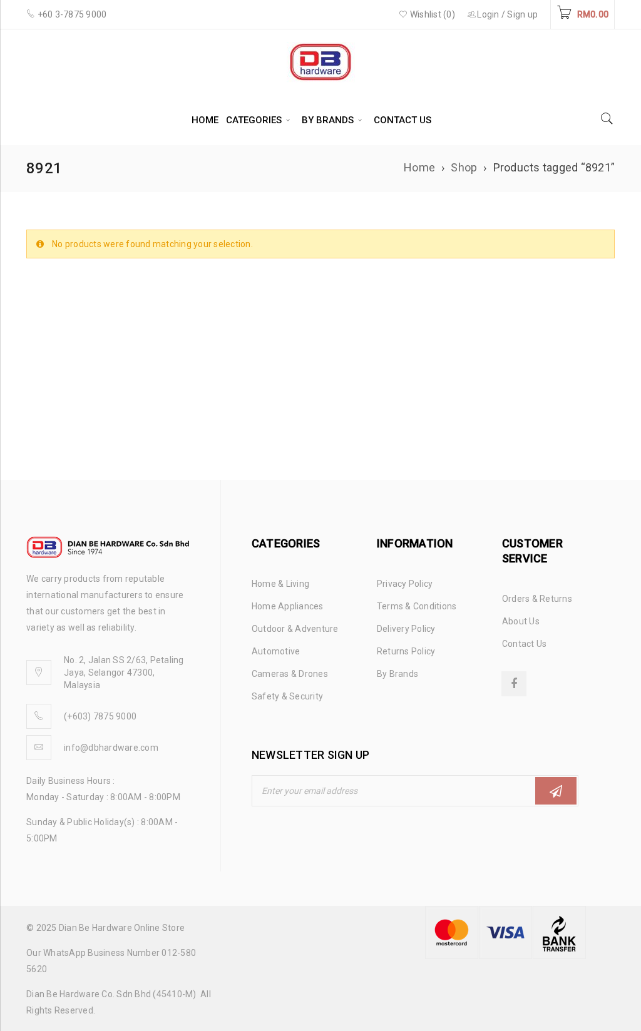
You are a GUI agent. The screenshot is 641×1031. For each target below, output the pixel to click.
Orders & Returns (537, 599)
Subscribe (556, 791)
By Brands (397, 674)
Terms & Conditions (417, 606)
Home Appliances (288, 606)
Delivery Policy (406, 629)
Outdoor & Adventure (295, 629)
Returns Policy (406, 651)
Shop (464, 167)
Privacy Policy (405, 584)
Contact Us (524, 644)
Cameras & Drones (290, 674)
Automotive (276, 651)
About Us (521, 621)
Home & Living (280, 584)
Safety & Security (287, 696)
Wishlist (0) (431, 14)
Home (419, 167)
